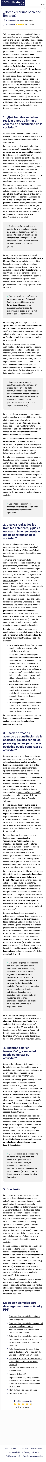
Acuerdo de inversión (18, 1374)
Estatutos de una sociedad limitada (24, 1316)
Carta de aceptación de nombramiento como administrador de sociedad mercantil (25, 1361)
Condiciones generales (33, 1456)
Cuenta (14, 1448)
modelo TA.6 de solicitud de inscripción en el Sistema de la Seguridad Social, (21, 1030)
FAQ (6, 1448)
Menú (43, 5)
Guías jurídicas (30, 1452)
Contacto (24, 1448)
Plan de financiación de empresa (23, 1390)
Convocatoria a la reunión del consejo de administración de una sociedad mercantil (25, 1342)
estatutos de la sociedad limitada (20, 460)
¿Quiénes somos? (12, 1456)
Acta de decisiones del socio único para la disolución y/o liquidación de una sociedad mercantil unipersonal (25, 1352)
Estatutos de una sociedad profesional (25, 1336)
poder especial (9, 580)
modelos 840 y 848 (11, 954)
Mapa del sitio (15, 1452)
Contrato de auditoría (18, 1393)
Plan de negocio (16, 1320)
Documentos (36, 1448)
